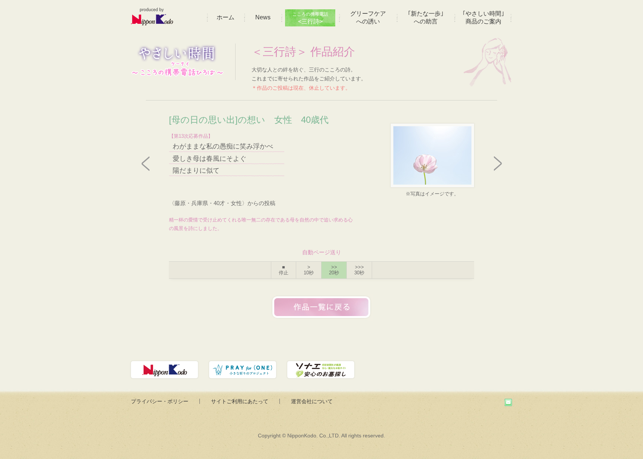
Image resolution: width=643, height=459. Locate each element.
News (263, 17)
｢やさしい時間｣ (483, 17)
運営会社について (312, 401)
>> (334, 270)
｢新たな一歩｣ (426, 17)
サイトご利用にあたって (239, 401)
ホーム (225, 17)
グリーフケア (368, 17)
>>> (359, 270)
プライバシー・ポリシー (159, 401)
